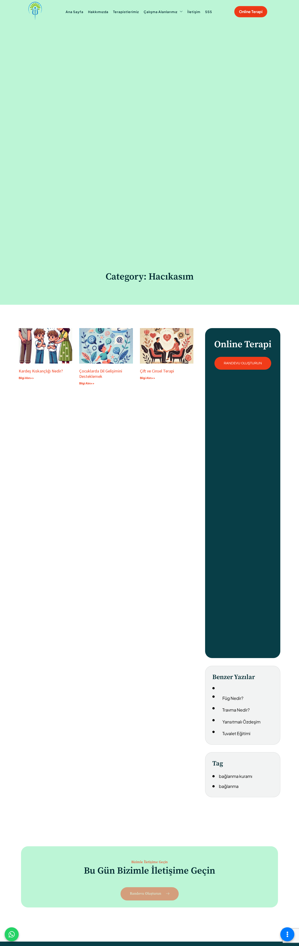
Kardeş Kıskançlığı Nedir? (42, 371)
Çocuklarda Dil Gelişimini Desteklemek (100, 373)
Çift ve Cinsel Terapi (157, 371)
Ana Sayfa (74, 12)
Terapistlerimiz (126, 12)
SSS (208, 12)
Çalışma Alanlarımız (161, 12)
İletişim (193, 12)
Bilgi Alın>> (26, 378)
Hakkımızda (98, 12)
